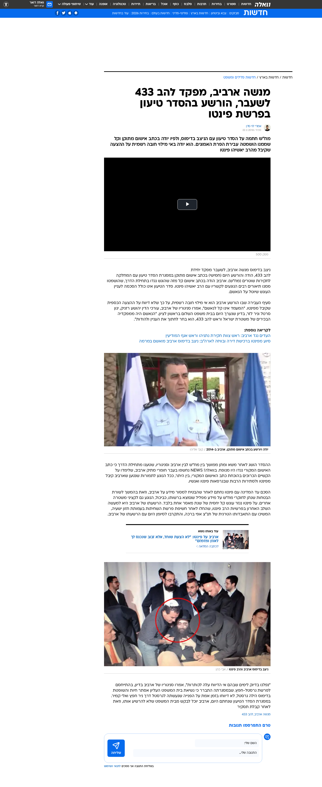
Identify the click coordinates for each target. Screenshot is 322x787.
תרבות (201, 4)
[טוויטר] (63, 13)
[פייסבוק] (57, 13)
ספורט (231, 4)
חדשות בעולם (161, 13)
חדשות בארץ (199, 13)
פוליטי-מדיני (180, 13)
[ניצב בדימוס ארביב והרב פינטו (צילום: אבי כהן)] (187, 618)
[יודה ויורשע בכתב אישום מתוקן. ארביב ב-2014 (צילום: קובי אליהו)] (187, 403)
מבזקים (234, 13)
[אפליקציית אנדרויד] (76, 13)
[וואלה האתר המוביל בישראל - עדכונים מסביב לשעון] (263, 4)
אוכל (164, 4)
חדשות (246, 4)
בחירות (217, 4)
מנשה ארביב (262, 714)
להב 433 (247, 714)
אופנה (103, 4)
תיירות (135, 4)
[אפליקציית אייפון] (70, 13)
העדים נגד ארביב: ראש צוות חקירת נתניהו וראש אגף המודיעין (218, 336)
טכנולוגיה (119, 4)
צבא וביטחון (218, 13)
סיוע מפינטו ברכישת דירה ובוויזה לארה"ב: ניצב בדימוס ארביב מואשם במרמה (205, 341)
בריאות (151, 4)
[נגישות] (6, 4)
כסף (176, 4)
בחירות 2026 (140, 13)
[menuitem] (243, 4)
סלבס (188, 4)
